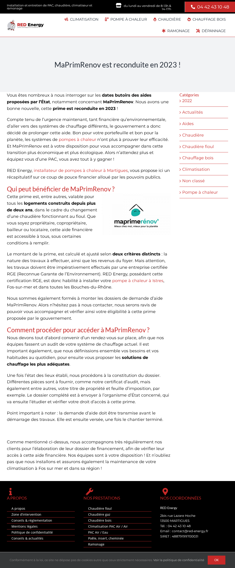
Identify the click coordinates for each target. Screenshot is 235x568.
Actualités (192, 112)
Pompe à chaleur (200, 192)
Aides (188, 123)
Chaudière (193, 135)
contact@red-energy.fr (190, 531)
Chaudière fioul (198, 146)
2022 (187, 100)
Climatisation (196, 169)
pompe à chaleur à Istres (137, 280)
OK (216, 560)
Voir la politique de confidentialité (178, 560)
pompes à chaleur (77, 139)
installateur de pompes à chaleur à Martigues (81, 170)
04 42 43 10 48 (213, 7)
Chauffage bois (197, 157)
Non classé (193, 180)
